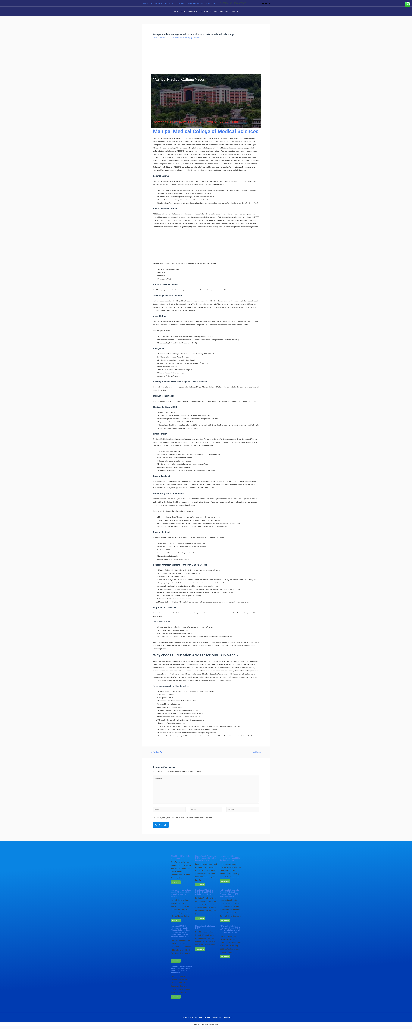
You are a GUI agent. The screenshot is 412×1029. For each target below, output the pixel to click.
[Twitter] (266, 3)
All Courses (155, 3)
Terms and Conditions (200, 1024)
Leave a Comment (159, 38)
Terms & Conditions (195, 3)
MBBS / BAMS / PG (221, 11)
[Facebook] (263, 3)
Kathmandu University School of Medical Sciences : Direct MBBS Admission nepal (229, 893)
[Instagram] (269, 3)
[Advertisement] (206, 58)
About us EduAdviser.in (189, 11)
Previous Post (156, 752)
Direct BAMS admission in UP (205, 927)
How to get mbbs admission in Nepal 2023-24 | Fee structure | (230, 858)
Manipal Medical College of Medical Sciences (205, 131)
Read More (175, 882)
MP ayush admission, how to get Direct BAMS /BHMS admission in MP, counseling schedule (230, 929)
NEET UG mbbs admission (177, 38)
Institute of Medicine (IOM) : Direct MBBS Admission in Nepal (204, 892)
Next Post (257, 752)
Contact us (169, 3)
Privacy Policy (211, 3)
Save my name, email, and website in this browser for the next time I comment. (184, 818)
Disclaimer (181, 3)
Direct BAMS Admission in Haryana (181, 857)
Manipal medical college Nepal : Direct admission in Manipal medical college (181, 893)
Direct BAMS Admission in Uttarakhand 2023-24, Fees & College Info (205, 858)
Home (145, 3)
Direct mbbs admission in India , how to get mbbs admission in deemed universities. (181, 969)
